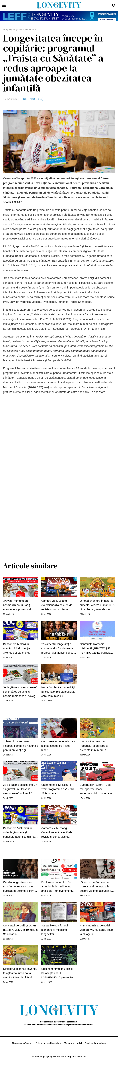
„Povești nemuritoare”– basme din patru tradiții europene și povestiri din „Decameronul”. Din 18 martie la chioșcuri (18, 605)
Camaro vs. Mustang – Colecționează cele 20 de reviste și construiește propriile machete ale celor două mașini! (57, 605)
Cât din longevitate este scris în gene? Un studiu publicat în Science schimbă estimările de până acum (20, 887)
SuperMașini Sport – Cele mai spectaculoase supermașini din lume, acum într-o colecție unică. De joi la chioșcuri (97, 789)
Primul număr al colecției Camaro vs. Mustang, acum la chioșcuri (97, 930)
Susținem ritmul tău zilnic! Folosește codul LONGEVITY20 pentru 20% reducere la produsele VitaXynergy (58, 973)
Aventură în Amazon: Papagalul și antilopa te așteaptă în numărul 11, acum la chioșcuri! (94, 746)
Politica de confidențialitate (48, 1043)
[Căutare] (114, 5)
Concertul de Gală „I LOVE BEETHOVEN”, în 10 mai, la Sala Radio (20, 930)
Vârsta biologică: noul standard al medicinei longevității (54, 930)
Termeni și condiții (73, 1043)
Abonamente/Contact (22, 1043)
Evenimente (30, 29)
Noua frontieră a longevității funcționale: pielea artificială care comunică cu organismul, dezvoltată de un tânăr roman (58, 692)
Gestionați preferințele (95, 1043)
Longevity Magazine (13, 29)
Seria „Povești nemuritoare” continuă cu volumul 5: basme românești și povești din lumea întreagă (20, 692)
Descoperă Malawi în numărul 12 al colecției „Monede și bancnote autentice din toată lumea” (19, 649)
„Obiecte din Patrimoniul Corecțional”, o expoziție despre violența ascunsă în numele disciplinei (96, 887)
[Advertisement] (59, 419)
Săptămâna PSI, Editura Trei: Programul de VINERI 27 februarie (57, 789)
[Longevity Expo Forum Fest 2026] (59, 16)
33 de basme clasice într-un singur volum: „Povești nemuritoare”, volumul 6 (20, 789)
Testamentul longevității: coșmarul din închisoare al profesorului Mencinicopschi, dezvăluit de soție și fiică (58, 649)
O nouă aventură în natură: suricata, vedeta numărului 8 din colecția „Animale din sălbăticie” (97, 605)
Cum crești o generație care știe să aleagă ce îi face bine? (58, 746)
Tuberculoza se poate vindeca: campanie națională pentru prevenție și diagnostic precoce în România (20, 746)
